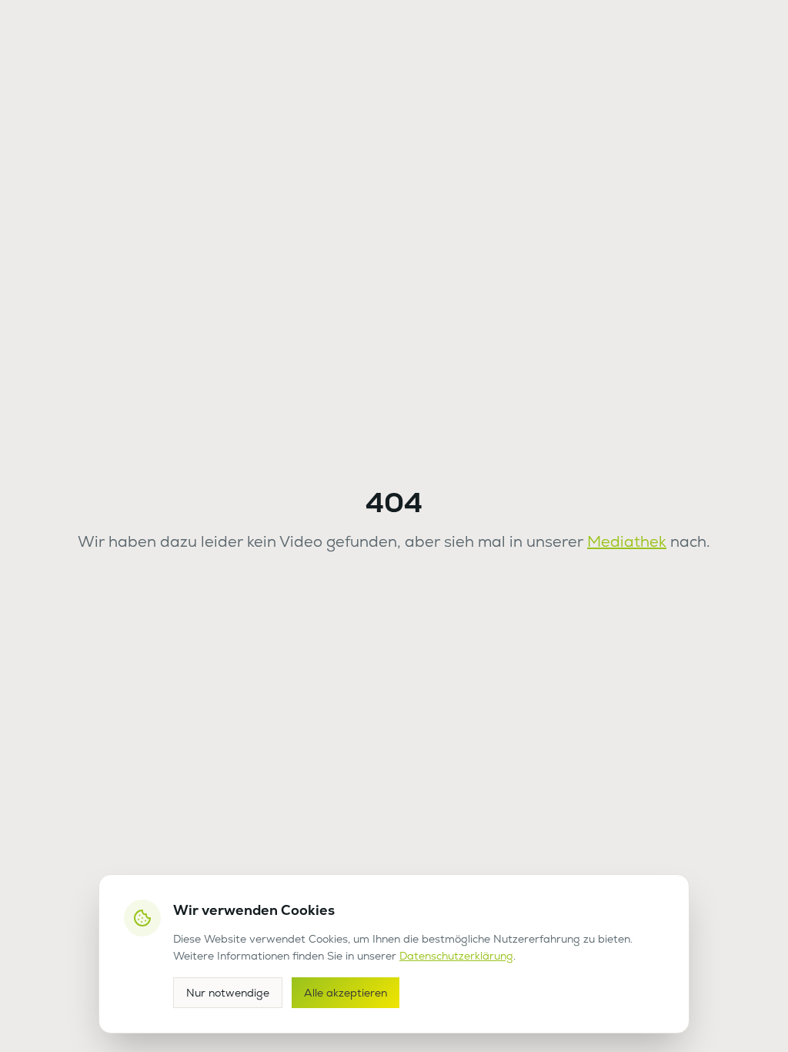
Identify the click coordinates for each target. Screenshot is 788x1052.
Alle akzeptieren (345, 993)
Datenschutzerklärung (456, 956)
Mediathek (626, 541)
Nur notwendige (227, 993)
